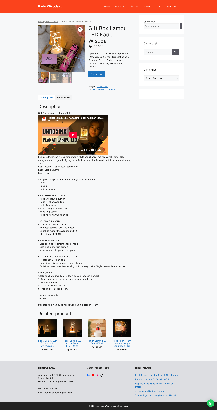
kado (95, 89)
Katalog (118, 6)
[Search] (181, 26)
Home (107, 6)
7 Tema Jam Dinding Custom (149, 391)
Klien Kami (134, 6)
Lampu (101, 89)
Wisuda (112, 89)
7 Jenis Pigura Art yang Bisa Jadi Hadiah (155, 395)
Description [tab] (46, 97)
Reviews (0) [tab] (63, 97)
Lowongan (171, 6)
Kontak (147, 6)
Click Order (96, 74)
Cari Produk (149, 21)
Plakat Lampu (51, 21)
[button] (80, 29)
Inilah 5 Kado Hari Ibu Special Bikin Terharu (157, 375)
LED (106, 89)
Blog (160, 6)
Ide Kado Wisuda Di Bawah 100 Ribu (153, 379)
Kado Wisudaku (50, 6)
